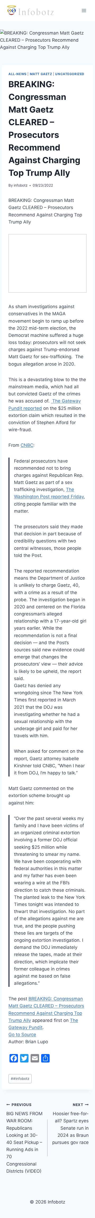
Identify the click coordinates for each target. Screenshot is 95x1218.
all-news (17, 74)
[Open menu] (84, 10)
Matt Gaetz (41, 74)
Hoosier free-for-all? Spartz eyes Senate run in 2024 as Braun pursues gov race (70, 1124)
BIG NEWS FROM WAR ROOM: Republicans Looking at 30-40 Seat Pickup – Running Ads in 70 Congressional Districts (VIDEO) (24, 1138)
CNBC (27, 445)
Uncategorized (69, 74)
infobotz (20, 185)
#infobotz (20, 1078)
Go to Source (22, 1034)
